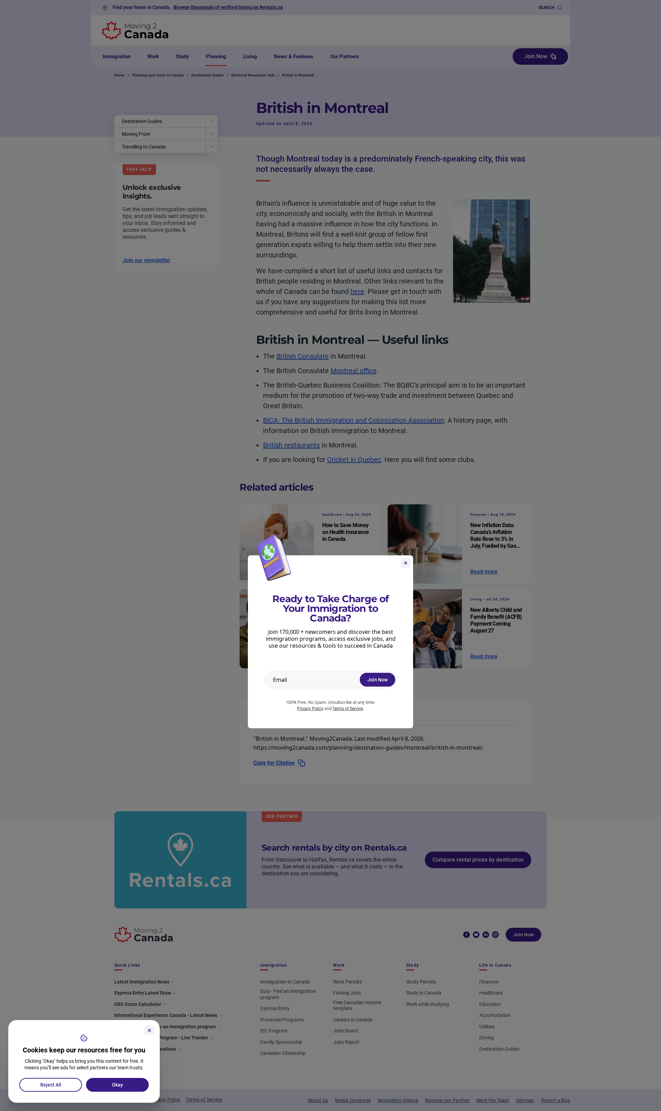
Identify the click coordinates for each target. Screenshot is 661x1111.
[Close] (149, 1030)
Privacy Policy (310, 708)
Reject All (50, 1085)
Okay (117, 1085)
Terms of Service (348, 708)
